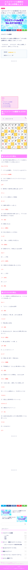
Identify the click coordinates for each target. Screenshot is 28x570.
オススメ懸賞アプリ (14, 558)
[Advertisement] (14, 78)
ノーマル (3, 8)
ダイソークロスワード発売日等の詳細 (15, 544)
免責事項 (18, 566)
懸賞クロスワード (14, 551)
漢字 (15, 537)
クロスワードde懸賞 (14, 533)
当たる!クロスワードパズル (14, 547)
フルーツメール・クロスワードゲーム (14, 554)
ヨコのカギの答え (7, 105)
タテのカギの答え (7, 106)
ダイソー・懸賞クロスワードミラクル (14, 542)
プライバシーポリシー (11, 566)
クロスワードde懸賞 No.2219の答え (7, 102)
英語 (15, 538)
